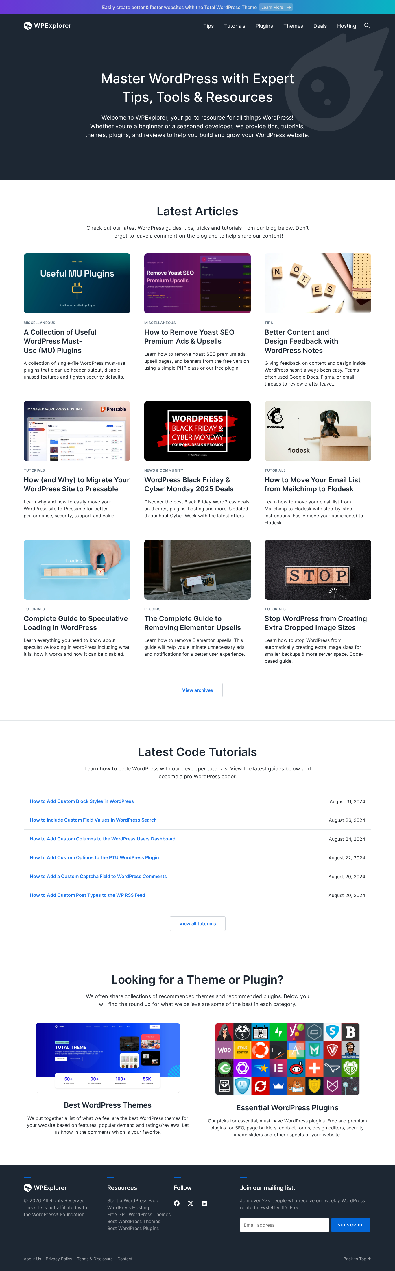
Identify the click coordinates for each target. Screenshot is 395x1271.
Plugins (264, 26)
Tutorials (234, 26)
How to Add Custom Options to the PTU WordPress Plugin (94, 857)
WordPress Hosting (128, 1207)
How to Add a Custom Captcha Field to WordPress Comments (98, 876)
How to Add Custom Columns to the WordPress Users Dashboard (103, 839)
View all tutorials (197, 924)
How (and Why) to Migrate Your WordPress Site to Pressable (77, 484)
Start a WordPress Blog (132, 1200)
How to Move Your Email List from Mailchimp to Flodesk (313, 484)
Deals (320, 26)
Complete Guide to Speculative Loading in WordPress (76, 623)
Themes (293, 26)
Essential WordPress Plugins (287, 1107)
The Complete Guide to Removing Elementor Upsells (192, 623)
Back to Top (357, 1258)
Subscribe (351, 1225)
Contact (124, 1258)
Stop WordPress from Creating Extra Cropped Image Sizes (316, 623)
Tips (208, 26)
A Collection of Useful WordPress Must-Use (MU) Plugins (60, 341)
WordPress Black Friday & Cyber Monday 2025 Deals (189, 484)
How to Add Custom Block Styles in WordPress (82, 801)
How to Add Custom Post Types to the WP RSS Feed (87, 895)
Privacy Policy (59, 1258)
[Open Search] (367, 25)
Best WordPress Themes (108, 1104)
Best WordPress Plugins (133, 1228)
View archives (197, 690)
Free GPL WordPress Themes (139, 1214)
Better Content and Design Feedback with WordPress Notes (301, 341)
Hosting (346, 26)
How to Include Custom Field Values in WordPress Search (93, 820)
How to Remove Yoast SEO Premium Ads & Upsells (189, 336)
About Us (32, 1258)
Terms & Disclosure (95, 1258)
